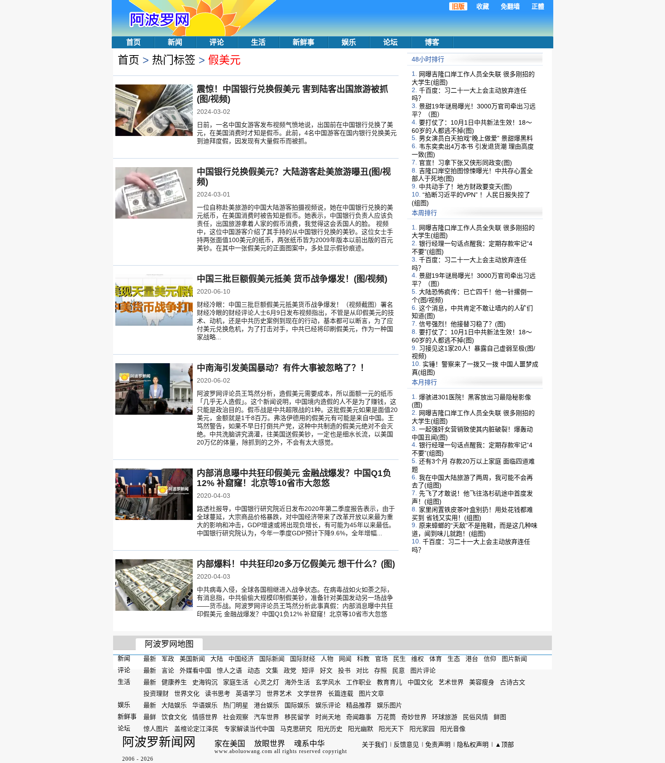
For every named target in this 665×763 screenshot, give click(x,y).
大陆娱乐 (174, 705)
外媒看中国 (195, 670)
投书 (344, 670)
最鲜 (149, 717)
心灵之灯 (266, 681)
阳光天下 (391, 728)
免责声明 (438, 744)
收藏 (482, 6)
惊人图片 (156, 728)
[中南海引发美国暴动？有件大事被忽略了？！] (154, 390)
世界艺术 (279, 693)
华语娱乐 (205, 705)
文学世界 (310, 693)
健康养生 (174, 681)
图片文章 (371, 693)
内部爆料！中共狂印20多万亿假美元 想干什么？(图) (296, 564)
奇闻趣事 (358, 717)
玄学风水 (328, 681)
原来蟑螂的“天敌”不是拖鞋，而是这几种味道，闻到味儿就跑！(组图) (474, 529)
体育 (435, 658)
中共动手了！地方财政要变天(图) (465, 186)
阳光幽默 (360, 728)
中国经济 (241, 658)
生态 (453, 658)
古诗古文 (512, 681)
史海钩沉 (205, 681)
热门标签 (173, 60)
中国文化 (420, 681)
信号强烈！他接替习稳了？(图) (462, 324)
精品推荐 (358, 705)
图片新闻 (514, 658)
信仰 (490, 658)
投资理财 (156, 693)
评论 (216, 42)
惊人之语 (229, 670)
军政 (168, 658)
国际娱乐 (297, 705)
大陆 (216, 658)
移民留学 (297, 717)
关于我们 (374, 744)
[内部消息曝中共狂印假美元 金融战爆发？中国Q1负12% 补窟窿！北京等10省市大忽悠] (154, 495)
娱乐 (349, 42)
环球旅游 (444, 717)
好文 (326, 670)
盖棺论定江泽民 (196, 728)
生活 (258, 42)
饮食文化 (174, 717)
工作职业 (358, 681)
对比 (362, 670)
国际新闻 (272, 658)
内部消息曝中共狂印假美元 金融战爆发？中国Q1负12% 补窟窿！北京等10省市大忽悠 (294, 478)
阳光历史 (329, 728)
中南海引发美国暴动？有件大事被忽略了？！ (283, 368)
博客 (432, 42)
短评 (308, 670)
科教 (363, 658)
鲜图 (500, 717)
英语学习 (248, 693)
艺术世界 (451, 681)
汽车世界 (266, 717)
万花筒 (386, 717)
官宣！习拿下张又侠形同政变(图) (465, 162)
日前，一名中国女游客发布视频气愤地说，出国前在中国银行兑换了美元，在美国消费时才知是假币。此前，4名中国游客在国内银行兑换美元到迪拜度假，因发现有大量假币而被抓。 (297, 133)
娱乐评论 (328, 705)
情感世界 (205, 717)
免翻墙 (510, 6)
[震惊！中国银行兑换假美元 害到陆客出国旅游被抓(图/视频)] (154, 111)
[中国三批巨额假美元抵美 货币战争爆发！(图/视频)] (154, 301)
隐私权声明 (473, 744)
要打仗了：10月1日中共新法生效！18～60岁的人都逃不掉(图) (472, 126)
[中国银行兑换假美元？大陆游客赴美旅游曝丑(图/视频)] (154, 193)
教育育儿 (389, 681)
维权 (417, 658)
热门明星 (235, 705)
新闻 (175, 42)
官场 (381, 658)
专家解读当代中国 (249, 728)
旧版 (458, 6)
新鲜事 (303, 42)
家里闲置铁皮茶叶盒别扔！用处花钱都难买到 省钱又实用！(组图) (472, 513)
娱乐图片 (389, 705)
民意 (398, 670)
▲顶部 (504, 744)
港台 (472, 658)
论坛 (390, 42)
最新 (149, 658)
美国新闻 (192, 658)
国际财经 (302, 658)
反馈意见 (406, 744)
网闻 (345, 658)
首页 (133, 42)
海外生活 (297, 681)
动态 (253, 670)
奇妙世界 (414, 717)
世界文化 (187, 693)
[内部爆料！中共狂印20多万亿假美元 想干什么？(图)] (154, 586)
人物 (327, 658)
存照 (380, 670)
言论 (168, 670)
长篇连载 (340, 693)
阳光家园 (422, 728)
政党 (290, 670)
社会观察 (235, 717)
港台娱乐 (266, 705)
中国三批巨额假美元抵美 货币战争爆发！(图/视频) (292, 279)
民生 (399, 658)
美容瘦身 (481, 681)
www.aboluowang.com (243, 751)
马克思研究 (296, 728)
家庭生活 (235, 681)
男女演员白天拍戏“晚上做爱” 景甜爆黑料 (476, 138)
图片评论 (423, 670)
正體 (538, 6)
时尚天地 (328, 717)
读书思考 (217, 693)
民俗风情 (475, 717)
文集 (272, 670)
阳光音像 (453, 728)
